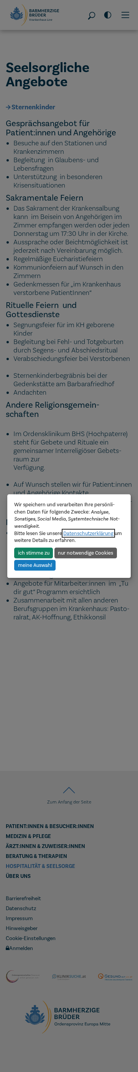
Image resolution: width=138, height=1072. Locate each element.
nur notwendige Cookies (85, 553)
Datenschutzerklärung (88, 533)
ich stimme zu (33, 553)
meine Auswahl (35, 565)
